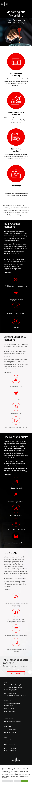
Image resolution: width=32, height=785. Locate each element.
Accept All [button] (24, 781)
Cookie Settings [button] (7, 781)
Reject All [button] (17, 781)
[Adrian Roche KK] (4, 4)
